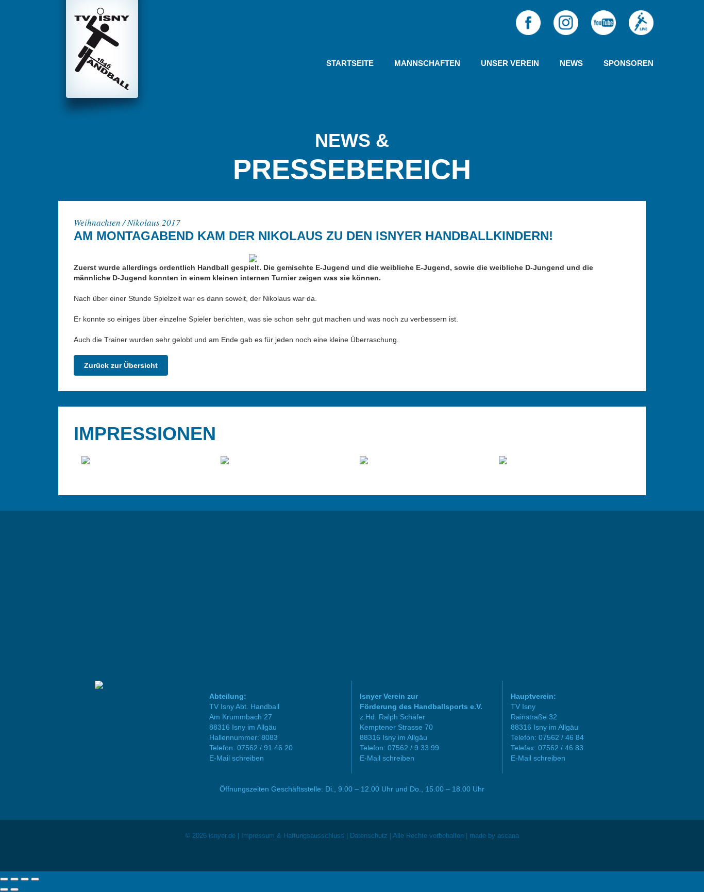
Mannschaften (427, 63)
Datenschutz (369, 835)
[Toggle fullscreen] (25, 879)
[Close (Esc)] (4, 879)
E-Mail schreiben (236, 758)
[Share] (14, 879)
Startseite (350, 63)
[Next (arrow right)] (14, 889)
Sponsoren (628, 63)
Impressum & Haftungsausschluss (292, 835)
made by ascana (494, 835)
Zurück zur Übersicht (121, 365)
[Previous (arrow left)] (4, 889)
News (571, 63)
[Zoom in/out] (35, 879)
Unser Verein (510, 63)
